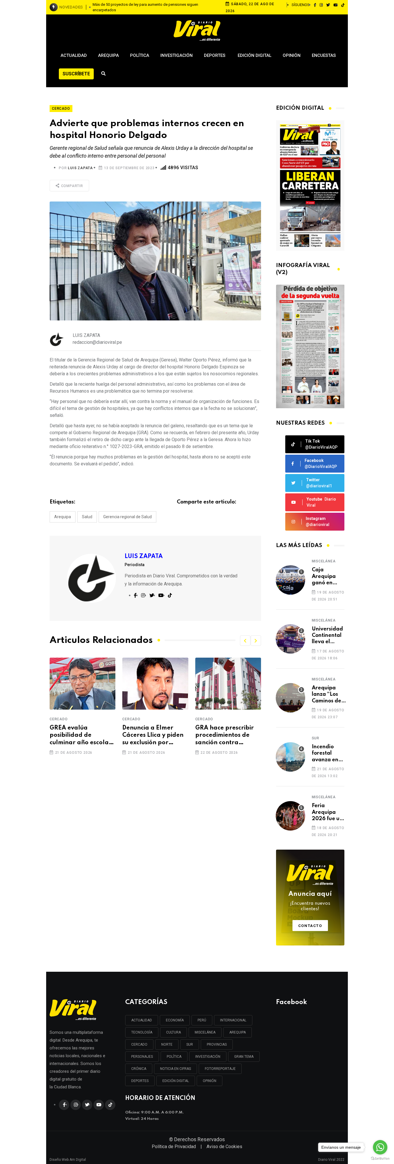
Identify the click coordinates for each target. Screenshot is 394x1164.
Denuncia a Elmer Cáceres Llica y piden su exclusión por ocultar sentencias (152, 736)
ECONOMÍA (175, 1020)
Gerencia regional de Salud (127, 516)
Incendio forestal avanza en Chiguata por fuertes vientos (326, 753)
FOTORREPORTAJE (220, 1069)
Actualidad (74, 55)
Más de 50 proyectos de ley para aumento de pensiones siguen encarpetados (145, 7)
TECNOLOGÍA (141, 1032)
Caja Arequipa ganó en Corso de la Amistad (326, 576)
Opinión (292, 55)
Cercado (59, 719)
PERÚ (202, 1020)
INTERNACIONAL (233, 1020)
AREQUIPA (237, 1032)
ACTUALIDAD (141, 1020)
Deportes (215, 55)
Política (139, 55)
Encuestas (324, 55)
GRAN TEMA (244, 1057)
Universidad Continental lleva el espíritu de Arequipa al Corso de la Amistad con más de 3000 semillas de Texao (327, 635)
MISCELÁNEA (205, 1032)
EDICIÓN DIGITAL (175, 1081)
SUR (189, 1044)
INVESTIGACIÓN (207, 1057)
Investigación (176, 55)
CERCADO (139, 1044)
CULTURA (173, 1032)
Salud (87, 516)
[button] (245, 640)
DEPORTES (140, 1081)
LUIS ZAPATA (80, 168)
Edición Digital (254, 55)
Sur (315, 738)
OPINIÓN (209, 1081)
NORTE (166, 1044)
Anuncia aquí (310, 901)
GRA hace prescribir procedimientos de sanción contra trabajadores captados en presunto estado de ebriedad (227, 736)
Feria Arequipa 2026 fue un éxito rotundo (327, 812)
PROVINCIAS (217, 1044)
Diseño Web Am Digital (68, 1157)
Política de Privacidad (174, 1146)
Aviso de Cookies (224, 1146)
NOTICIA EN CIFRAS (175, 1069)
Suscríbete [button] (76, 74)
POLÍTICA (174, 1057)
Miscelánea (324, 561)
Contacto (310, 926)
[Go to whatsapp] (380, 1147)
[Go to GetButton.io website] (380, 1158)
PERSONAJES (142, 1057)
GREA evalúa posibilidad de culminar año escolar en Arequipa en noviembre (81, 736)
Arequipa (108, 55)
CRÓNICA (138, 1069)
